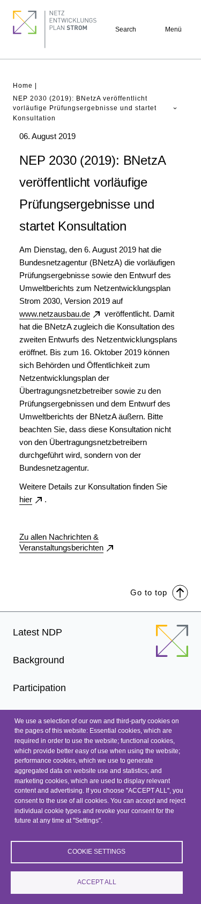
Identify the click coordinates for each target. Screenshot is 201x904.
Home (23, 85)
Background (38, 660)
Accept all (96, 882)
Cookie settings (96, 851)
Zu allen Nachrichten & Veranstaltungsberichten (61, 542)
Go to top (148, 592)
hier (25, 499)
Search (125, 29)
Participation (39, 688)
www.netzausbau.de (54, 313)
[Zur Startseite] (172, 647)
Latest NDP (37, 632)
